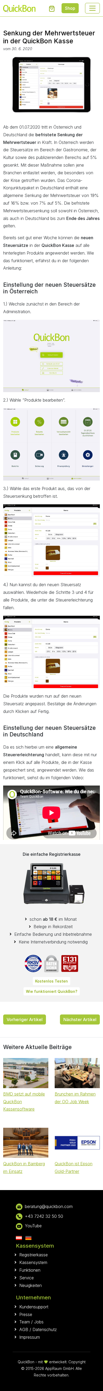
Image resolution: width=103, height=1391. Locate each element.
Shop (70, 8)
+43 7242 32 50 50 (44, 1216)
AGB (23, 1329)
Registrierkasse (33, 1254)
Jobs (39, 1321)
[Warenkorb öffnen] (51, 8)
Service (26, 1277)
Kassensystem (33, 1262)
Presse (25, 1314)
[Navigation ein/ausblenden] (92, 8)
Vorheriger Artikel (25, 1019)
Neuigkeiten (30, 1285)
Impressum (29, 1337)
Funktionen (29, 1270)
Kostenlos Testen (51, 981)
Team (24, 1321)
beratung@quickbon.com (49, 1206)
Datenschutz (44, 1329)
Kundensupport (33, 1306)
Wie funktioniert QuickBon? (51, 991)
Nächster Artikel (79, 1019)
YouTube (33, 1225)
